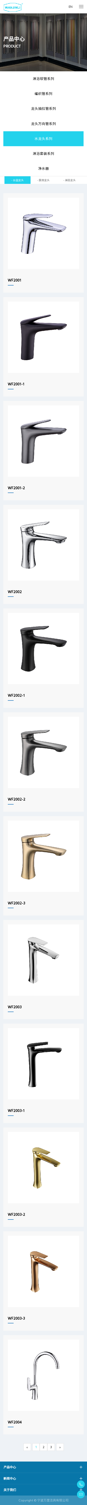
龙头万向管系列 (43, 123)
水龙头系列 (43, 138)
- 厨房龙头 (43, 180)
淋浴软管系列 (43, 78)
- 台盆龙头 (17, 180)
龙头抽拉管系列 (43, 108)
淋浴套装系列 (43, 153)
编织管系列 (43, 93)
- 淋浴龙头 (69, 180)
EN (70, 6)
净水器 (43, 168)
